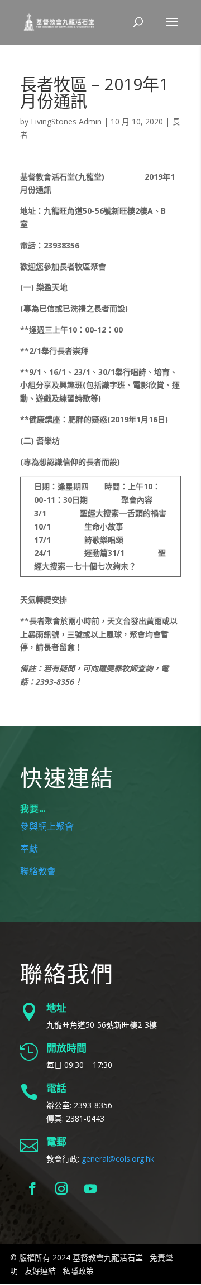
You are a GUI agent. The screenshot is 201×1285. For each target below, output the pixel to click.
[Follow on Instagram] (61, 1188)
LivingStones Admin (66, 121)
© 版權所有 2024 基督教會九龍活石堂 (76, 1257)
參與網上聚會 (47, 827)
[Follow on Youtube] (90, 1188)
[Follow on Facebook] (32, 1188)
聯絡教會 (38, 871)
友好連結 (40, 1270)
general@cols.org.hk (118, 1158)
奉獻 (29, 849)
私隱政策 (78, 1270)
